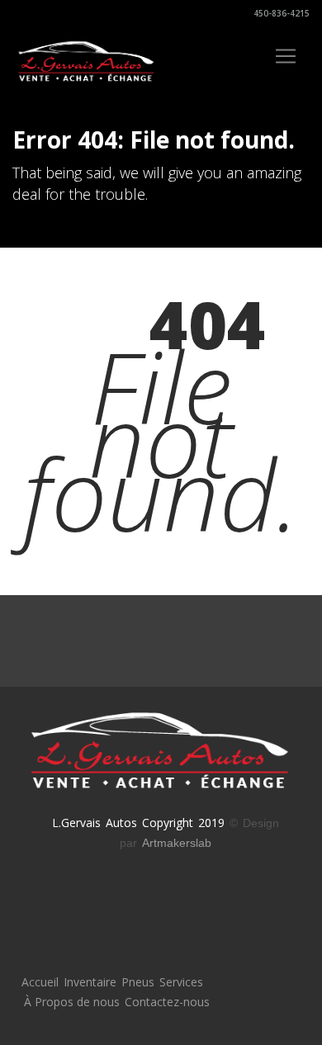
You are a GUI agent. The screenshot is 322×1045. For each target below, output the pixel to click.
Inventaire (90, 982)
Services (181, 982)
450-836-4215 (280, 13)
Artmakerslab (176, 842)
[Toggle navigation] (286, 56)
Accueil (40, 982)
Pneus (137, 982)
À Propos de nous (72, 1002)
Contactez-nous (167, 1002)
